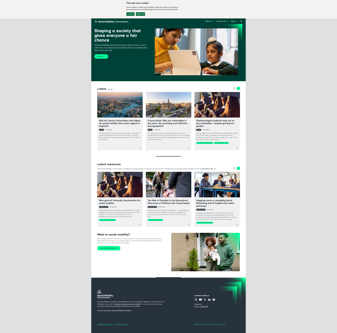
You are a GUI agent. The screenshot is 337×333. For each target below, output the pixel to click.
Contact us (198, 304)
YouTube (200, 299)
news (101, 129)
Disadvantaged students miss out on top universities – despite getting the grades (215, 123)
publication (104, 207)
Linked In (209, 299)
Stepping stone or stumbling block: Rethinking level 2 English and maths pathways (215, 203)
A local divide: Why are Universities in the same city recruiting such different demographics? (167, 123)
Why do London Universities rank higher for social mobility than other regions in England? (120, 123)
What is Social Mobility (109, 248)
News (233, 21)
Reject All (140, 14)
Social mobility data (221, 143)
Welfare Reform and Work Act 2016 (128, 304)
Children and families (155, 220)
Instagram (195, 299)
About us (208, 21)
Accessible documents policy (105, 324)
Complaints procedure (121, 324)
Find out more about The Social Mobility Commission (114, 310)
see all (111, 89)
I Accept (130, 14)
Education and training (204, 143)
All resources (221, 21)
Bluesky (213, 299)
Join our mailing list (201, 306)
